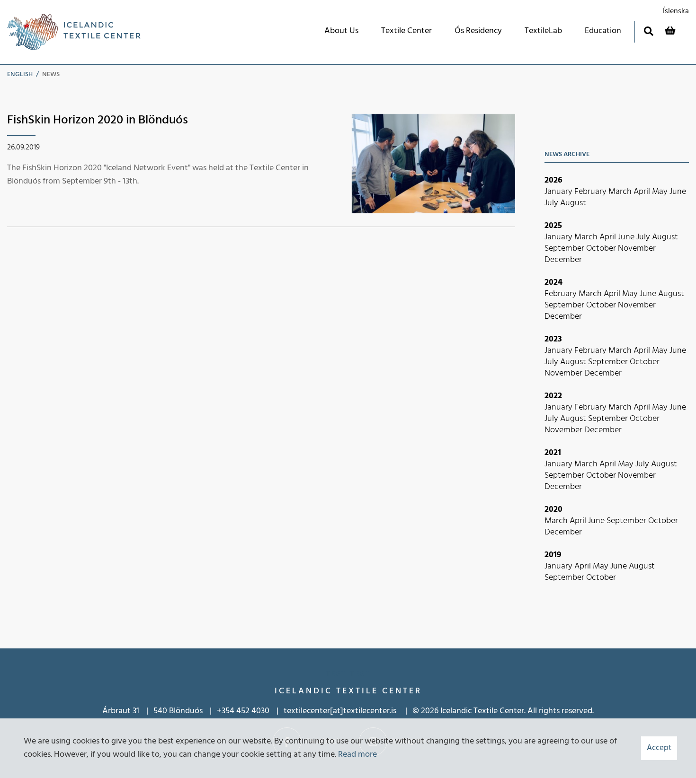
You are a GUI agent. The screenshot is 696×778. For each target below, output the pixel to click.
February (591, 192)
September (565, 248)
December (563, 260)
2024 (553, 282)
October (602, 248)
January (559, 192)
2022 (553, 396)
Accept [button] (659, 748)
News (51, 74)
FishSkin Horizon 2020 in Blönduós (97, 120)
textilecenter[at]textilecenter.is (341, 711)
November (637, 248)
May (660, 192)
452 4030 (252, 711)
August (573, 203)
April (643, 192)
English (20, 74)
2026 (553, 180)
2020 (553, 509)
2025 (553, 226)
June (677, 192)
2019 (553, 555)
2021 (552, 453)
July (552, 203)
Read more (357, 754)
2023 (553, 339)
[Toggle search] (648, 31)
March (621, 192)
